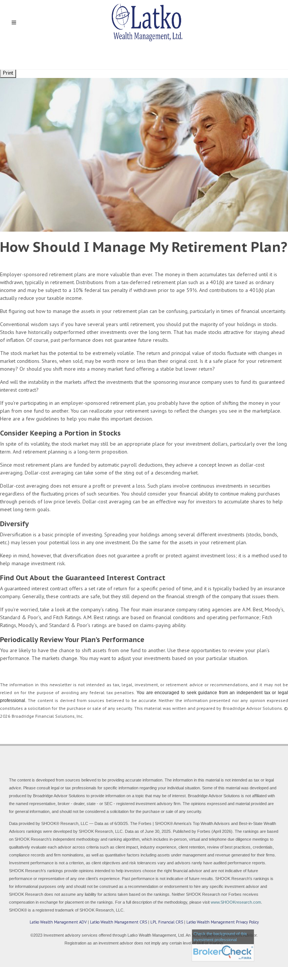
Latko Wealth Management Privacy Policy (222, 922)
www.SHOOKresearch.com (236, 902)
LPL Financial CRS (166, 922)
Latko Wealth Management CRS (118, 922)
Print (8, 72)
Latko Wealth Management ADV (58, 922)
